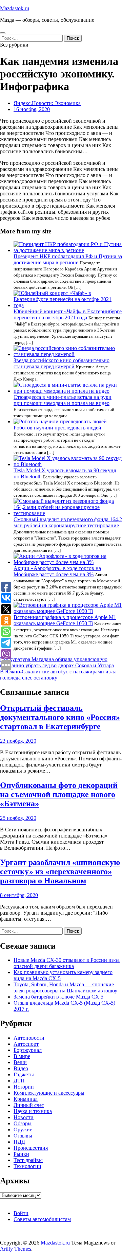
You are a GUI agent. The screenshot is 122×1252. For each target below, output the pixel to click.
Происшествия (31, 1148)
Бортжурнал (28, 1050)
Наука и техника (33, 1111)
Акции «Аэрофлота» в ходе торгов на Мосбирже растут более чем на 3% (57, 571)
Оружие (23, 1129)
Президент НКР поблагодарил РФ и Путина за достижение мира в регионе (68, 259)
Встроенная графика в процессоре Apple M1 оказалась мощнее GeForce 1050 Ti (65, 620)
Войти (21, 1213)
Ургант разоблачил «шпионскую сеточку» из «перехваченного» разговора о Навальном (60, 871)
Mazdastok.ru (14, 8)
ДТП (19, 1080)
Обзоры (23, 1123)
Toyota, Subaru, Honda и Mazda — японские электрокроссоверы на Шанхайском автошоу (65, 987)
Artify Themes (15, 1249)
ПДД (19, 1142)
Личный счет (29, 1105)
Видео (21, 1068)
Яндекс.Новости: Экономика (47, 103)
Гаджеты (24, 1074)
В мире (22, 1056)
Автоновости (29, 1038)
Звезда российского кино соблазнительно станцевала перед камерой (61, 363)
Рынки (21, 1154)
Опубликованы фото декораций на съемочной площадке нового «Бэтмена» (59, 794)
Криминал (26, 1099)
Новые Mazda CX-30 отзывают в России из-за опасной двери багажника (67, 963)
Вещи (20, 1062)
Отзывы (23, 1136)
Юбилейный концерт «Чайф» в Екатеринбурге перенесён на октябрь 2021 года (68, 314)
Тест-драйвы (28, 1160)
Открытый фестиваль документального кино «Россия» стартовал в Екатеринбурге (60, 717)
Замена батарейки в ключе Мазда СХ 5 (58, 997)
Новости (24, 1117)
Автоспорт (26, 1044)
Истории (24, 1087)
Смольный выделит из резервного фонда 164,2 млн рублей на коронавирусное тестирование (68, 522)
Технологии (27, 1166)
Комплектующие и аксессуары (49, 1093)
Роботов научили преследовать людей (57, 427)
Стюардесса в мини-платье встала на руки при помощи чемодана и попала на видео (62, 400)
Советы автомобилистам (42, 1219)
